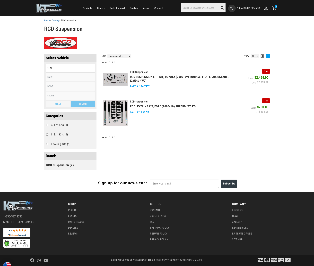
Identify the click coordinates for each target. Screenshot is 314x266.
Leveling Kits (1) (60, 144)
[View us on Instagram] (39, 260)
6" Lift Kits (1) (59, 134)
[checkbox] (47, 125)
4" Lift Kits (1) (59, 125)
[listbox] (70, 68)
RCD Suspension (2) (60, 165)
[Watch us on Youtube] (46, 260)
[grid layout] (262, 56)
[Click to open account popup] (266, 8)
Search (83, 104)
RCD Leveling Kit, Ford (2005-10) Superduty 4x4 (163, 106)
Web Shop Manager (192, 260)
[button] (87, 8)
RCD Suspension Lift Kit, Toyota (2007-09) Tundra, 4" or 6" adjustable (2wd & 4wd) (179, 78)
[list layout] (268, 56)
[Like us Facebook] (32, 260)
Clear (58, 104)
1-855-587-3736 (12, 216)
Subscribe (229, 183)
